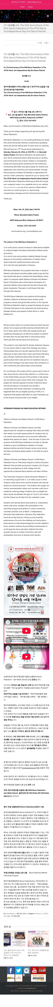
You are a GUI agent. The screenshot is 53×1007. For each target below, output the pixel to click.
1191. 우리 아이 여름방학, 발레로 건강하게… (38, 951)
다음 (46, 43)
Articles (37, 913)
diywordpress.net (30, 988)
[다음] (47, 945)
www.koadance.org (11, 187)
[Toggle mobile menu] (48, 16)
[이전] (5, 945)
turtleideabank (10, 913)
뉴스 (41, 913)
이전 (40, 43)
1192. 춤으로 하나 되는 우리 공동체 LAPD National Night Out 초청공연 (14, 952)
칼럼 (8, 916)
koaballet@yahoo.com (34, 2)
